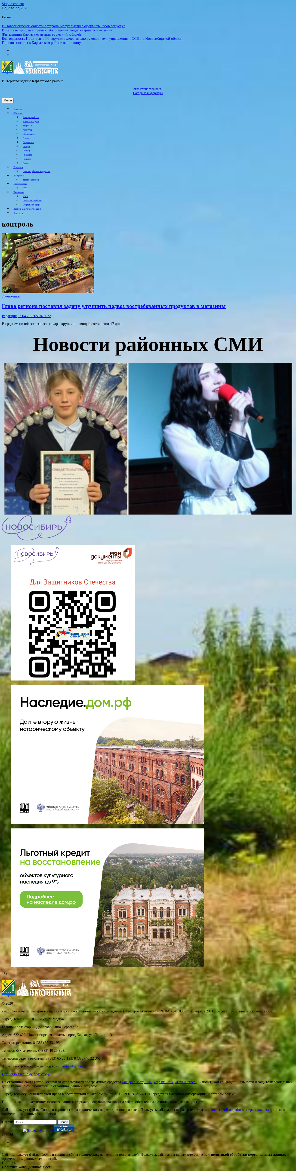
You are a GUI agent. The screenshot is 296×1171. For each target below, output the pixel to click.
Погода (26, 146)
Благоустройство (31, 117)
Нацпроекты (19, 175)
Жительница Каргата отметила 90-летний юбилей (41, 34)
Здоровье (27, 125)
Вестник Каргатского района (27, 209)
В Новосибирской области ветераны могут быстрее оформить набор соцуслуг (63, 26)
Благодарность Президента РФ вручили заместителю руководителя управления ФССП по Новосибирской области (93, 38)
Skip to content (13, 4)
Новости (17, 109)
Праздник (27, 154)
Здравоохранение (31, 179)
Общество (18, 113)
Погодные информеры (148, 93)
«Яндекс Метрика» (137, 1082)
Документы (19, 213)
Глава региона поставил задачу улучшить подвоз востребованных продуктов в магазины (114, 306)
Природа (27, 159)
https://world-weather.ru (148, 89)
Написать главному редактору (25, 1074)
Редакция (9, 316)
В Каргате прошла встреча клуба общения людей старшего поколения (57, 30)
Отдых (26, 138)
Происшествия (20, 184)
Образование (29, 134)
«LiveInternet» (186, 1082)
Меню (8, 100)
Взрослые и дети (31, 121)
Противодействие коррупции (36, 171)
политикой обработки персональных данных (246, 1110)
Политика (18, 167)
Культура (27, 130)
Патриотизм (28, 142)
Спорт (26, 163)
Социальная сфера (31, 204)
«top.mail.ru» (163, 1082)
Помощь (27, 150)
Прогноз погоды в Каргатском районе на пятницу (41, 43)
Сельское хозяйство (32, 200)
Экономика (18, 192)
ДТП (25, 188)
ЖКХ (25, 196)
